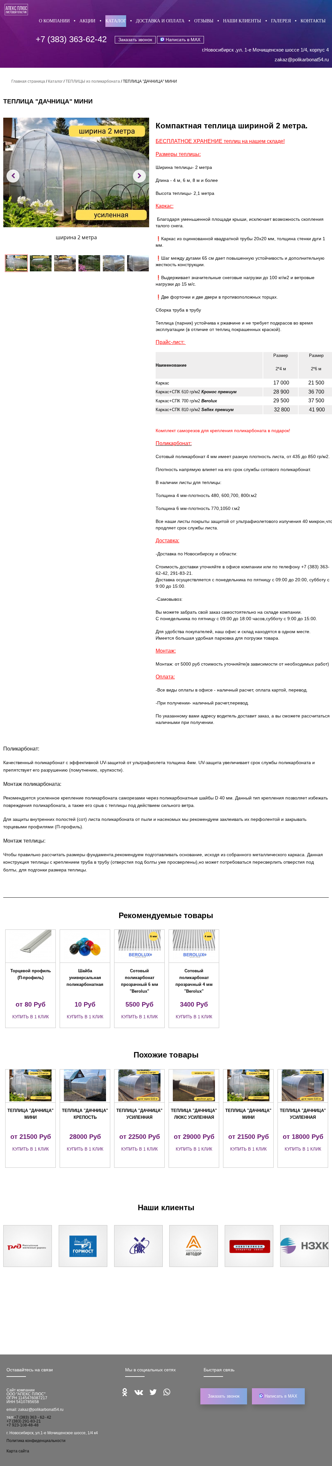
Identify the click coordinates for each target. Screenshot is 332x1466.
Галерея (281, 20)
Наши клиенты (242, 20)
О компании (54, 20)
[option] (30, 978)
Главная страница (28, 81)
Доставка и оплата (160, 20)
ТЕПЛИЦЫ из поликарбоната (92, 81)
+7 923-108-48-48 (22, 1425)
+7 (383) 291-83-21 (23, 1421)
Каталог (115, 20)
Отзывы (203, 20)
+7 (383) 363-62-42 (71, 39)
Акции (87, 20)
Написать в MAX (182, 39)
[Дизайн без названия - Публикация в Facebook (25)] (76, 172)
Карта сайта (17, 1451)
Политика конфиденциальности (35, 1440)
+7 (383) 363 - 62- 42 (32, 1417)
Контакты (313, 20)
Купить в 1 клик (30, 1016)
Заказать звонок (135, 39)
